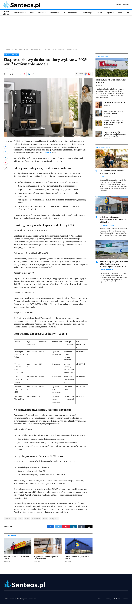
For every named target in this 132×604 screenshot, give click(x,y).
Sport (109, 13)
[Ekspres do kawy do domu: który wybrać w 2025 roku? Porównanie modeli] (48, 107)
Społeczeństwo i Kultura (109, 269)
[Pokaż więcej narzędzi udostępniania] (33, 74)
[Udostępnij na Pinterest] (25, 74)
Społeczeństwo (70, 13)
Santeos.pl (47, 153)
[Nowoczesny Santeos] (21, 4)
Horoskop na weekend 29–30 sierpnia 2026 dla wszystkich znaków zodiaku (113, 123)
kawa (20, 518)
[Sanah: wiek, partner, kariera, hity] (98, 105)
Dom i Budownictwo (11, 54)
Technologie (87, 13)
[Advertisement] (66, 32)
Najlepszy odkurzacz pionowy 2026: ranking (46, 557)
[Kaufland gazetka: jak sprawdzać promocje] (111, 67)
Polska (27, 518)
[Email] (6, 168)
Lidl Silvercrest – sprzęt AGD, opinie (77, 557)
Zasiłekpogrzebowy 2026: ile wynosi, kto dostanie (113, 112)
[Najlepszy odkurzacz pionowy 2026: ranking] (48, 546)
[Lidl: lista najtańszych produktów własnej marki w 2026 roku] (111, 205)
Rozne (119, 13)
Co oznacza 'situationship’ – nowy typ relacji (113, 172)
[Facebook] (6, 147)
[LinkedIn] (6, 157)
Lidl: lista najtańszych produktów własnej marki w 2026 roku (113, 219)
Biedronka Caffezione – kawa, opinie (16, 557)
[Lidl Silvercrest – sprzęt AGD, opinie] (79, 546)
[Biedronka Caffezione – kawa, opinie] (17, 546)
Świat (99, 13)
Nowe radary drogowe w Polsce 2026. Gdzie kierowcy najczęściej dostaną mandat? (114, 264)
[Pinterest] (6, 162)
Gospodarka (54, 13)
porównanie (36, 518)
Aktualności (19, 13)
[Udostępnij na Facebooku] (16, 74)
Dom (31, 13)
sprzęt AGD (54, 518)
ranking (45, 518)
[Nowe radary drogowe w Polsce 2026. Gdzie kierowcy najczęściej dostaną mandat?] (111, 249)
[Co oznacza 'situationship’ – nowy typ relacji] (111, 158)
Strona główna (6, 12)
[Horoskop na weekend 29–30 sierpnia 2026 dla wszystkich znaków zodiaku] (98, 123)
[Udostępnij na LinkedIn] (29, 74)
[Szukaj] (128, 12)
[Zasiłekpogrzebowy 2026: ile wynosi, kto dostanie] (98, 113)
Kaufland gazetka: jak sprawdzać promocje (110, 81)
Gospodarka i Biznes (107, 225)
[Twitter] (6, 152)
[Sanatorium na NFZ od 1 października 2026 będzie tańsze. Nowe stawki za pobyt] (98, 134)
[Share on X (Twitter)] (20, 74)
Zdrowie (41, 13)
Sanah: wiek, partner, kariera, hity (115, 102)
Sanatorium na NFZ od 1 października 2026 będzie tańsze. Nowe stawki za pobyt (115, 134)
